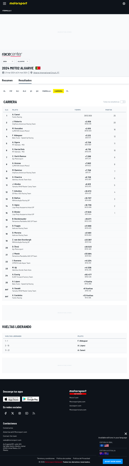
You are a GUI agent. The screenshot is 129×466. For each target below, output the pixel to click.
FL (67, 91)
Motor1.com (74, 397)
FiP (11, 91)
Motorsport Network (53, 462)
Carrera (58, 91)
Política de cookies (64, 458)
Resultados (25, 80)
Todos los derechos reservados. (76, 462)
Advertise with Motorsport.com (15, 432)
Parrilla (46, 91)
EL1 (17, 91)
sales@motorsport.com (12, 440)
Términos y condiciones (46, 458)
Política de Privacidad (81, 458)
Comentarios (8, 428)
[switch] (114, 102)
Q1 (31, 91)
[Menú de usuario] (123, 3)
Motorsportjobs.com (77, 401)
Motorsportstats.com (78, 410)
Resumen (7, 80)
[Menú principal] (5, 4)
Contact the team (10, 436)
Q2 (37, 91)
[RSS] (33, 413)
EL (5, 91)
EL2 (24, 91)
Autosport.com (75, 406)
